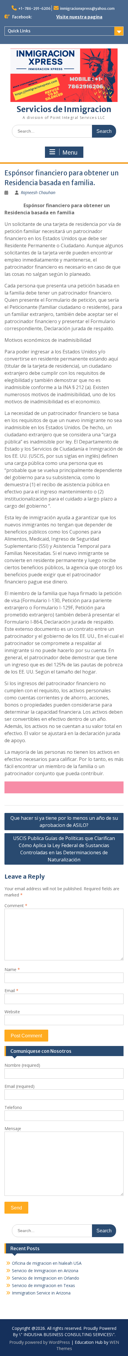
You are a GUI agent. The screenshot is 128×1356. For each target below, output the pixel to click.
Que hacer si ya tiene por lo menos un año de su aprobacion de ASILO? (64, 821)
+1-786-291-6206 (34, 8)
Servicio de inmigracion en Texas (43, 1285)
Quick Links (19, 31)
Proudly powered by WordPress (39, 1342)
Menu (70, 152)
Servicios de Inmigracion (64, 109)
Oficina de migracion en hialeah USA (47, 1263)
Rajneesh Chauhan (38, 192)
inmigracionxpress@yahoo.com (87, 8)
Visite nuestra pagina (79, 17)
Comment (15, 905)
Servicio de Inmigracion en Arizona (45, 1270)
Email (11, 990)
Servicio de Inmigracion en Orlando (45, 1278)
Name (12, 969)
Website (12, 1011)
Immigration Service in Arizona (41, 1293)
